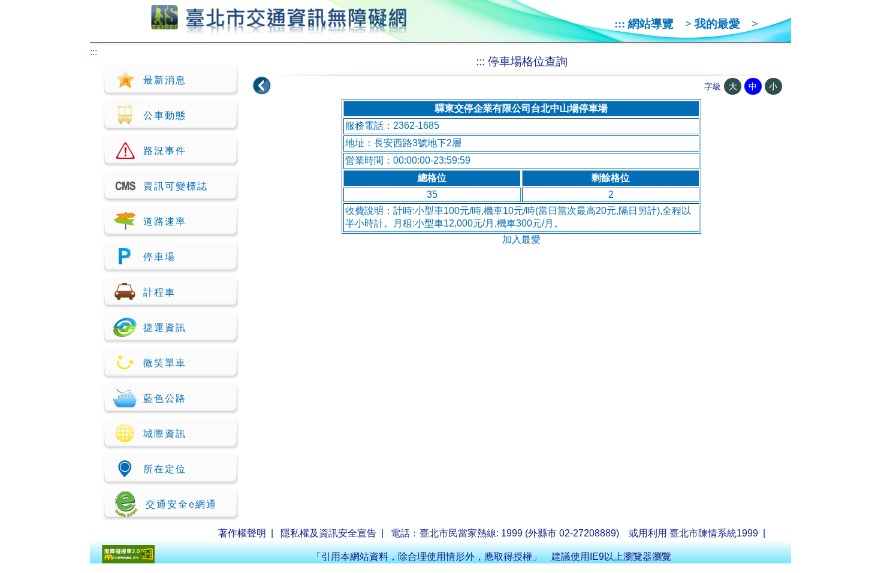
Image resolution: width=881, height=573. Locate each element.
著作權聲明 (242, 533)
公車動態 (164, 115)
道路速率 (164, 221)
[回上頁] (262, 86)
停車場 (159, 257)
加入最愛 (521, 239)
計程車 (159, 292)
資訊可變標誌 (175, 186)
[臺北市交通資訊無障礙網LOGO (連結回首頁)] (279, 29)
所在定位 (164, 469)
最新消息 (164, 80)
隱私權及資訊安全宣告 (328, 533)
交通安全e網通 (181, 504)
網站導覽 (651, 23)
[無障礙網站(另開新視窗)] (128, 560)
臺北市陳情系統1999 (713, 533)
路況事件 (164, 151)
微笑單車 (164, 363)
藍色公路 (164, 398)
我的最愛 (717, 23)
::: (619, 23)
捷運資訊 (164, 327)
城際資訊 (164, 434)
